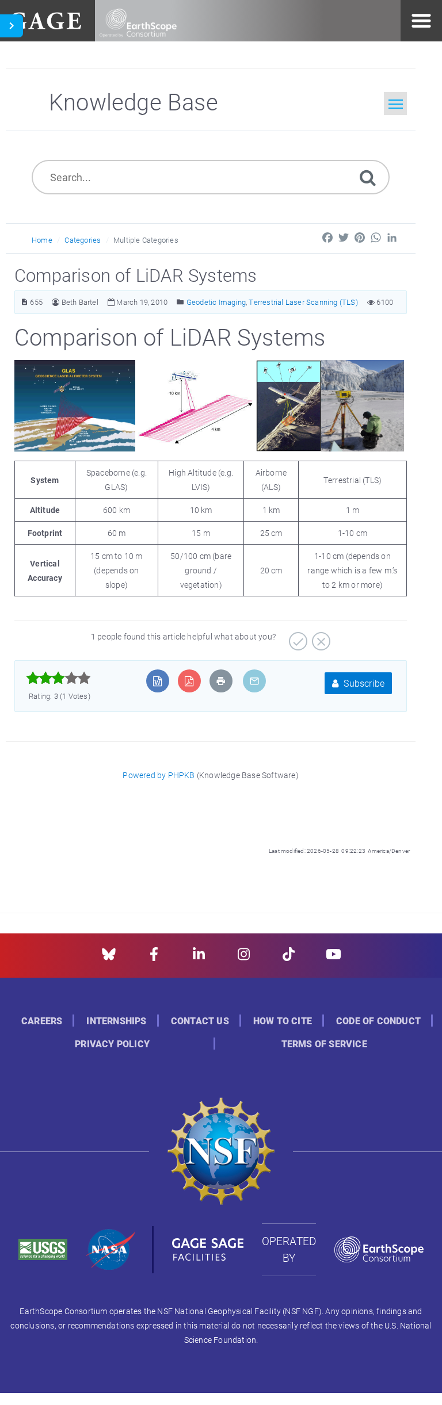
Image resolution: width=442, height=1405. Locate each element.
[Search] (367, 176)
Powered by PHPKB (159, 775)
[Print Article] (221, 681)
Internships (116, 1021)
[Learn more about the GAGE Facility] (45, 19)
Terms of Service (324, 1044)
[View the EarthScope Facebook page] (154, 957)
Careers (41, 1021)
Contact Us (200, 1021)
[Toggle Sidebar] (11, 25)
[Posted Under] (180, 302)
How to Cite (282, 1021)
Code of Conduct (378, 1021)
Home (42, 240)
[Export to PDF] (189, 681)
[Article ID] (24, 302)
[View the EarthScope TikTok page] (289, 957)
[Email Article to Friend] (254, 681)
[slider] (58, 678)
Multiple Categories (145, 240)
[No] (319, 637)
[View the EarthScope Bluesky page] (109, 957)
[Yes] (296, 637)
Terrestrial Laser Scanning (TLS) (303, 302)
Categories (82, 240)
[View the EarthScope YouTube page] (333, 957)
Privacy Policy (112, 1044)
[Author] (55, 302)
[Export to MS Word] (157, 681)
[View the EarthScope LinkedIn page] (199, 957)
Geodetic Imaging (216, 302)
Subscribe (362, 683)
